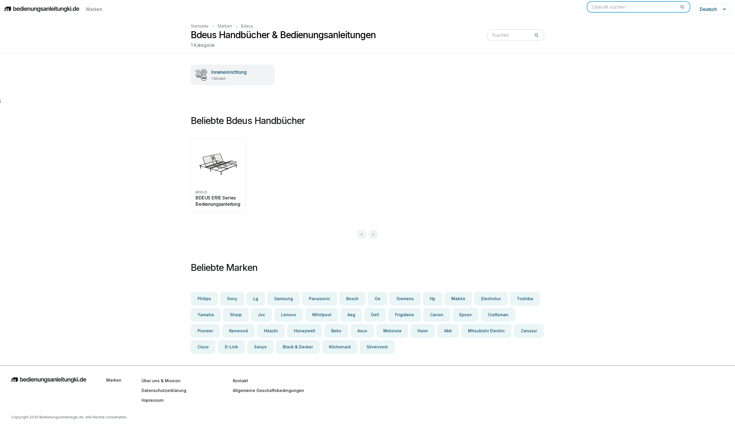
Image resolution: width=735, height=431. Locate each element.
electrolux (491, 298)
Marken (94, 9)
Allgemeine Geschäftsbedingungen (268, 390)
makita (458, 298)
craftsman (498, 314)
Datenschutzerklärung (164, 390)
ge (377, 298)
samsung (283, 298)
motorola (392, 330)
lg (255, 298)
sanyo (260, 346)
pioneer (205, 330)
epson (465, 314)
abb (448, 330)
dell (375, 314)
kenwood (238, 330)
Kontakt (240, 380)
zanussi (529, 330)
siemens (405, 298)
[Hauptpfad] (48, 390)
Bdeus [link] (247, 26)
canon (436, 314)
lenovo (288, 314)
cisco (203, 346)
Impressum (152, 400)
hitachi (271, 330)
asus (362, 330)
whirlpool (321, 314)
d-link (231, 346)
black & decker (298, 346)
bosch (352, 298)
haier (422, 330)
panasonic (319, 298)
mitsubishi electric (486, 330)
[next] (373, 234)
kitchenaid (340, 346)
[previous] (361, 234)
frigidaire (404, 314)
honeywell (304, 330)
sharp (236, 314)
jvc (261, 314)
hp (432, 298)
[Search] (682, 7)
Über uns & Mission (161, 380)
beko (336, 330)
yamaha (206, 314)
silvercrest (377, 346)
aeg (351, 314)
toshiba (525, 298)
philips (204, 298)
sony (232, 298)
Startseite (199, 26)
